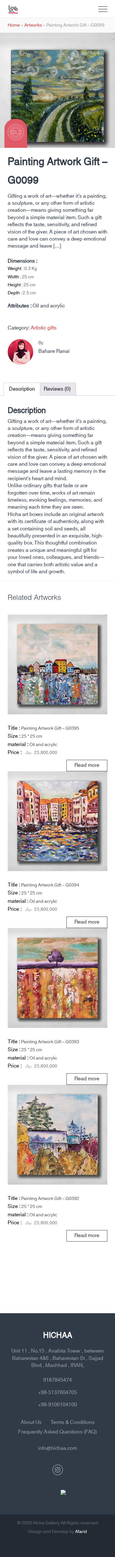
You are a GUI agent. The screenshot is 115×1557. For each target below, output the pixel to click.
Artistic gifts (44, 328)
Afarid (81, 1532)
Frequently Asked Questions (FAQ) (57, 1432)
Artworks (33, 25)
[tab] (22, 389)
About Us (31, 1422)
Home (14, 25)
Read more (86, 765)
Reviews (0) (57, 389)
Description (22, 389)
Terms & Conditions (72, 1422)
